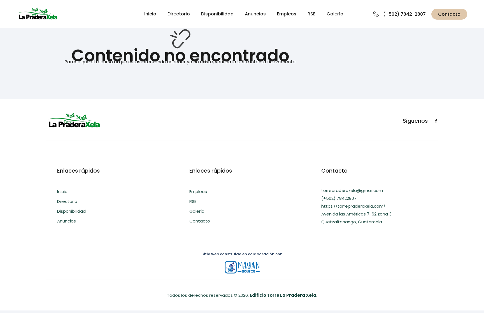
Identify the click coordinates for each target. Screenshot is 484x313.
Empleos (286, 14)
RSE (311, 14)
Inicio (150, 14)
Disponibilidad (217, 14)
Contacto (449, 14)
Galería (335, 14)
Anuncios (255, 14)
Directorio (178, 14)
